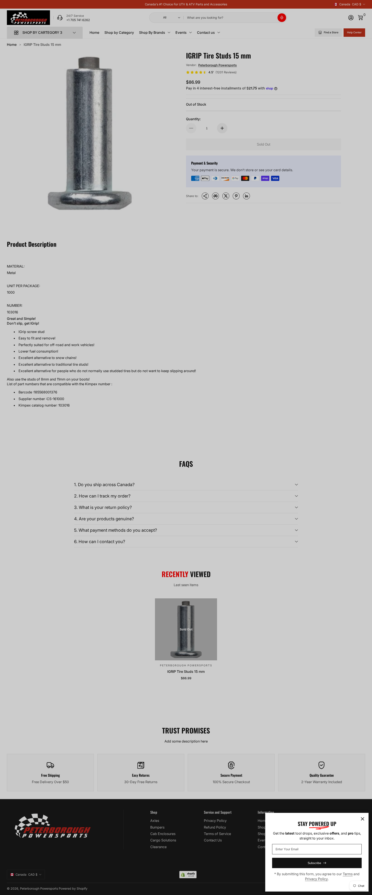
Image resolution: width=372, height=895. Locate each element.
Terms (348, 874)
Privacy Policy (316, 879)
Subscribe (314, 863)
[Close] (362, 819)
